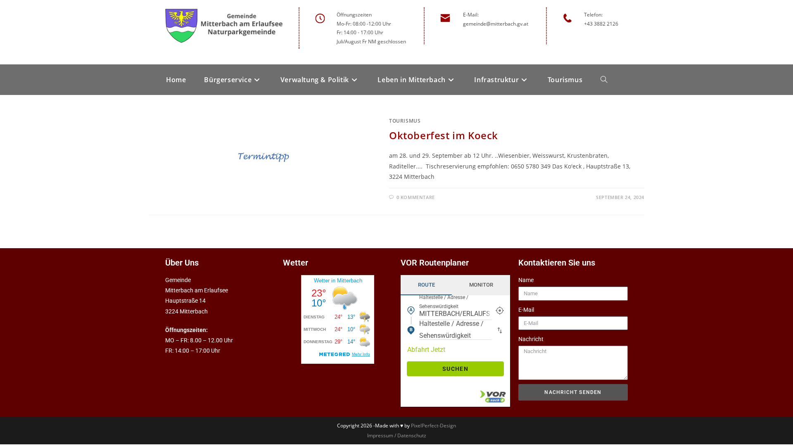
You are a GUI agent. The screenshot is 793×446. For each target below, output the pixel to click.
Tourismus (404, 120)
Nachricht (531, 339)
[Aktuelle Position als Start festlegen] (500, 310)
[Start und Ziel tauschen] (500, 330)
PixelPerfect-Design (433, 425)
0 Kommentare (415, 197)
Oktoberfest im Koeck (443, 135)
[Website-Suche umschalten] (603, 79)
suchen (455, 368)
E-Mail (526, 309)
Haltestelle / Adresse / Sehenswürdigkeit (443, 301)
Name (526, 280)
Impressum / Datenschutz (396, 435)
